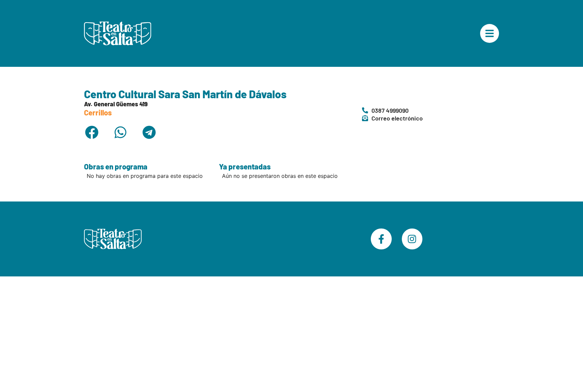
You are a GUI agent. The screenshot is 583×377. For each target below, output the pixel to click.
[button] (91, 132)
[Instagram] (412, 238)
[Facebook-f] (381, 238)
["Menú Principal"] (489, 33)
